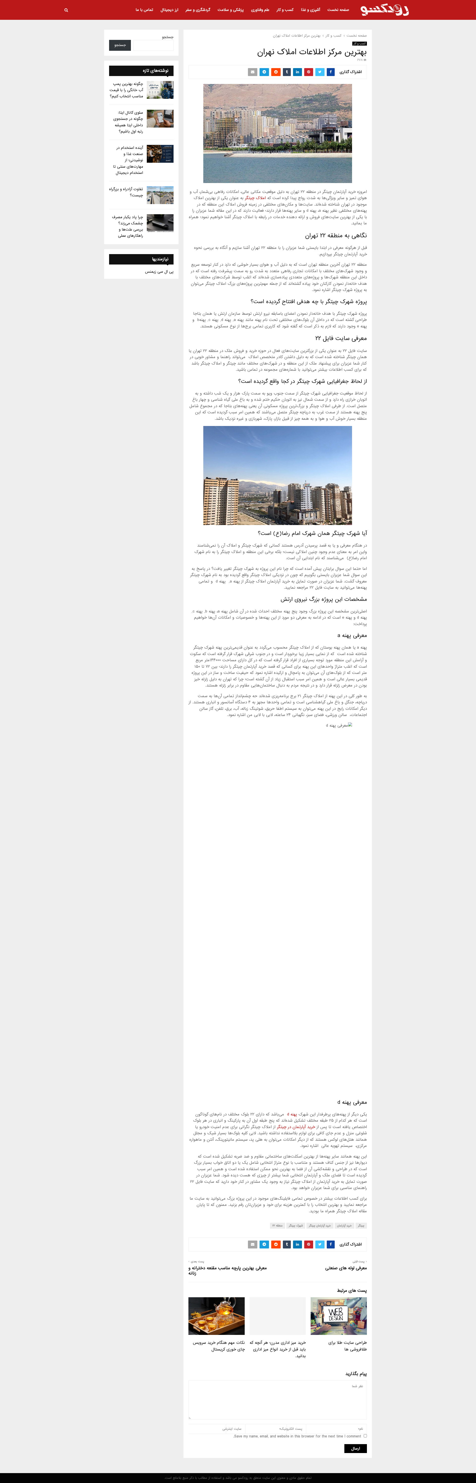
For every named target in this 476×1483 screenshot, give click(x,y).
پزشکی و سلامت (231, 10)
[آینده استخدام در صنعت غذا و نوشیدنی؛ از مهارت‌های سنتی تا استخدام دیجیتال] (160, 154)
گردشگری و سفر (198, 10)
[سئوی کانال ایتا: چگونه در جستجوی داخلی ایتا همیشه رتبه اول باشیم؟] (160, 119)
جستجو (168, 37)
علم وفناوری (260, 10)
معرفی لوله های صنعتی (346, 1268)
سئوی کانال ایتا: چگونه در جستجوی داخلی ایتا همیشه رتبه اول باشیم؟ (128, 122)
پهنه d (292, 1114)
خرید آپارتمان (344, 1226)
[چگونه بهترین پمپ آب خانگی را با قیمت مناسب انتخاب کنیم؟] (160, 90)
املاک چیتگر (255, 198)
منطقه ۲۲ (277, 1226)
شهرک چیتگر (296, 1226)
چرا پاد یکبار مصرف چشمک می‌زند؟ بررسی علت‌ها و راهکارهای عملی (127, 226)
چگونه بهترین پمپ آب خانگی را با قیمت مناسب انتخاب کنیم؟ (126, 90)
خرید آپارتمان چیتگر (320, 1226)
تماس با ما (144, 10)
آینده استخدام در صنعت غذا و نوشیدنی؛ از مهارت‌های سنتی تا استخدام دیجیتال (128, 160)
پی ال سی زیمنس (159, 271)
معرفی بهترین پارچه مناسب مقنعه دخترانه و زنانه (227, 1271)
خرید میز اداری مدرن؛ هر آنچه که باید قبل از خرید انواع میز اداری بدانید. (278, 1349)
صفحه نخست (338, 10)
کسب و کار (285, 10)
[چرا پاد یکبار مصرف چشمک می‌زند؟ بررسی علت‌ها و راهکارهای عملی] (160, 223)
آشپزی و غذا (310, 10)
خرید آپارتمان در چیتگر (296, 1127)
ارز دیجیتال (169, 10)
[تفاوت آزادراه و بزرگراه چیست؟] (160, 195)
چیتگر (361, 1226)
